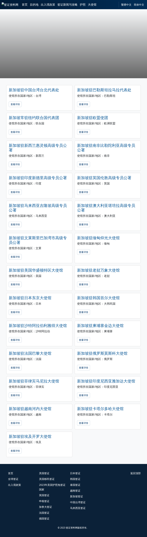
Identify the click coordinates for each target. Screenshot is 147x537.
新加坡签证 (76, 496)
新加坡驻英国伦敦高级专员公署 (104, 177)
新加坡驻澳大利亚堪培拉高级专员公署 (106, 208)
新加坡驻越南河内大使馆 (30, 408)
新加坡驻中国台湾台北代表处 (34, 89)
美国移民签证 (47, 479)
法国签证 (44, 512)
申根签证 (44, 501)
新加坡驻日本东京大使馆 (30, 297)
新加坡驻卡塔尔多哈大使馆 (100, 408)
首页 (25, 4)
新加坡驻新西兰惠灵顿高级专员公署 (38, 148)
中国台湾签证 (78, 502)
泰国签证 (75, 485)
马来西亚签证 (78, 508)
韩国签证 (75, 479)
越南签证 (75, 490)
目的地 (34, 4)
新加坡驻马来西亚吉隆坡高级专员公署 (38, 208)
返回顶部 (135, 473)
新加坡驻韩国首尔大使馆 (98, 297)
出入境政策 (48, 4)
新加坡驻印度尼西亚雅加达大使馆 (106, 381)
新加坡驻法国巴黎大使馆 (30, 353)
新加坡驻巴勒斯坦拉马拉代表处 (104, 89)
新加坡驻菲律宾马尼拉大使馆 (34, 381)
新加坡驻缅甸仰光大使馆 (98, 237)
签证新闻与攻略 (67, 4)
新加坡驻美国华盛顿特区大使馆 (36, 270)
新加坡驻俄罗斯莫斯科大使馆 (102, 353)
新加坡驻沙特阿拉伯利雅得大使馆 (38, 325)
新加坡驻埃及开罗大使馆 (30, 436)
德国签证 (44, 518)
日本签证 (75, 473)
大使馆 (92, 4)
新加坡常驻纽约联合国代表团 (34, 117)
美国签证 (44, 473)
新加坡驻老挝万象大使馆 (98, 270)
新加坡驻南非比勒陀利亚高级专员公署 (106, 148)
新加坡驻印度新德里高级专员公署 (38, 177)
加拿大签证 (45, 507)
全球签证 (13, 479)
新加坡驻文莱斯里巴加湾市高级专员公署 (38, 240)
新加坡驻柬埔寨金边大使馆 (100, 325)
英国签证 (44, 495)
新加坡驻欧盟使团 (92, 117)
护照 (83, 4)
